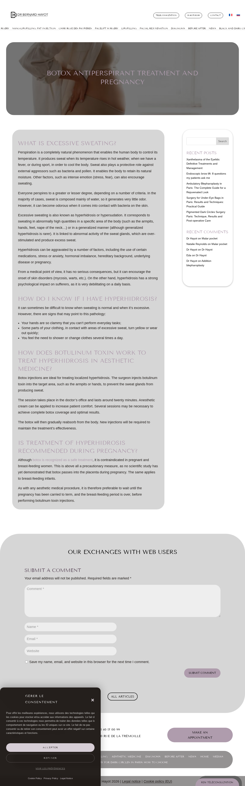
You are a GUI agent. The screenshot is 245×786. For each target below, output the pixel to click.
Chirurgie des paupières (75, 28)
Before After (197, 28)
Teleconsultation (166, 15)
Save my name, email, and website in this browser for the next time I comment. (89, 662)
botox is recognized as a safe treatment (63, 460)
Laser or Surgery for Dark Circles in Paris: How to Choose (123, 762)
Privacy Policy (51, 778)
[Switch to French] (230, 16)
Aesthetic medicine (126, 757)
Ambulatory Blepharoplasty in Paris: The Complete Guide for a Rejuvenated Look (206, 188)
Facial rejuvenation (154, 28)
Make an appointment (200, 735)
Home (204, 757)
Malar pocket (209, 238)
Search (222, 141)
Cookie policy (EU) (158, 781)
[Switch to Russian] (238, 16)
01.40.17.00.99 (193, 15)
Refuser (50, 758)
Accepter (50, 747)
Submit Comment (202, 673)
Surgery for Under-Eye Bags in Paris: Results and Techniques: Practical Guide (205, 202)
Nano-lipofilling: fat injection (34, 28)
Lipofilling (129, 28)
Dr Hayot (191, 238)
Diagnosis (178, 28)
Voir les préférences (50, 768)
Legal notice (131, 781)
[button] (93, 700)
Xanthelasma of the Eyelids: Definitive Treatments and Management (203, 164)
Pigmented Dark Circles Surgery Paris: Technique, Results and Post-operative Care (205, 216)
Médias (218, 757)
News (212, 28)
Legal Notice (66, 778)
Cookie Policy (35, 778)
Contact (215, 15)
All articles (122, 696)
